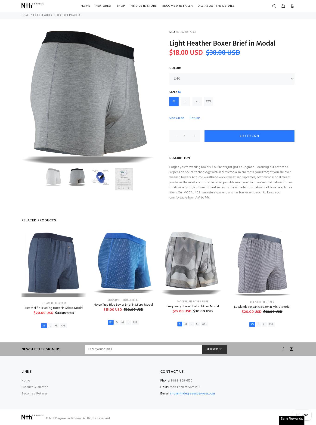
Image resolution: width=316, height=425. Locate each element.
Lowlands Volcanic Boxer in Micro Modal (262, 307)
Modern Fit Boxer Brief (123, 300)
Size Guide (176, 118)
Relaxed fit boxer (54, 303)
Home (25, 15)
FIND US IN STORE (144, 6)
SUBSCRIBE (215, 349)
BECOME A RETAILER (177, 6)
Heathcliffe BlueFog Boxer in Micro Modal (54, 308)
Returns (195, 118)
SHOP (121, 6)
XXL (208, 101)
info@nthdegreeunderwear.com (192, 393)
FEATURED (103, 6)
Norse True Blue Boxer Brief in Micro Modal (123, 304)
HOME (85, 6)
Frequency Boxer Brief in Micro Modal (193, 306)
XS (44, 325)
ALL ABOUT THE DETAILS (216, 6)
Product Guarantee (35, 387)
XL (197, 101)
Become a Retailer (34, 393)
